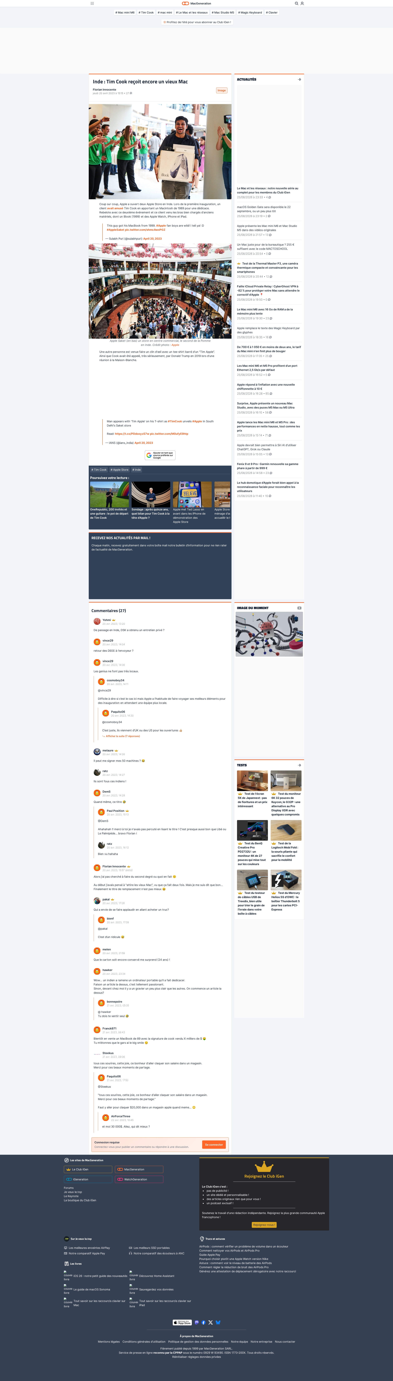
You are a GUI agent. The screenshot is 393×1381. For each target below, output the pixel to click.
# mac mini (165, 12)
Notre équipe (239, 1341)
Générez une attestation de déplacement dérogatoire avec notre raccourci (247, 1271)
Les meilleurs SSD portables (152, 1247)
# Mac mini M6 (124, 12)
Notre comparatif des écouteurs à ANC (159, 1253)
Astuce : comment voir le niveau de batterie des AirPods (235, 1263)
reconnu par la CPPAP (168, 1352)
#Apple (161, 225)
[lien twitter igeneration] (210, 1322)
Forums (69, 1187)
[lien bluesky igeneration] (218, 1322)
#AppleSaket (115, 229)
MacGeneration (134, 1169)
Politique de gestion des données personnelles (198, 1341)
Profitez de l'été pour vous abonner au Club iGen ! (199, 22)
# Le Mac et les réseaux (192, 12)
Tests (242, 765)
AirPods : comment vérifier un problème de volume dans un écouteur (243, 1246)
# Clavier (272, 12)
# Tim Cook (146, 12)
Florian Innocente (104, 89)
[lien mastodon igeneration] (197, 1322)
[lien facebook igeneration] (203, 1322)
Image (222, 90)
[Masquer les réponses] (95, 709)
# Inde (136, 469)
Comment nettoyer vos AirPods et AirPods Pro (229, 1250)
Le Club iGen (80, 1169)
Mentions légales (109, 1341)
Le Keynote (71, 1196)
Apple (175, 344)
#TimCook (175, 421)
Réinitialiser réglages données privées (196, 1356)
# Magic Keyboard (250, 12)
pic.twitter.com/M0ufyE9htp (169, 433)
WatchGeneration (135, 1179)
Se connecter (214, 1144)
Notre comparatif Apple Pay (87, 1253)
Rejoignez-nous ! (264, 1224)
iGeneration (80, 1179)
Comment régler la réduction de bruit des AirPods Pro (234, 1267)
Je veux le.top (73, 1192)
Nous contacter (285, 1341)
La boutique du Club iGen (80, 1200)
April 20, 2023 (152, 238)
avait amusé (115, 208)
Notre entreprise (261, 1341)
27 (128, 93)
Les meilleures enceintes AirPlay (89, 1247)
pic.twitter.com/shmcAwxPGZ (145, 229)
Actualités (246, 79)
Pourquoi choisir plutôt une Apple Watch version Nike (233, 1258)
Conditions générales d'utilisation (144, 1341)
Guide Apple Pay (209, 1254)
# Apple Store (119, 469)
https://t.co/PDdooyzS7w (132, 433)
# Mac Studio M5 (223, 12)
